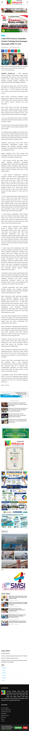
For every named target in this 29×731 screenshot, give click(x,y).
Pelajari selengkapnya (6, 729)
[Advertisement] (14, 637)
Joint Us (3, 721)
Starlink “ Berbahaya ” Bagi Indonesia (9, 658)
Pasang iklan (4, 713)
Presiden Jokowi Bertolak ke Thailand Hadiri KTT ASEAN (14, 656)
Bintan (3, 670)
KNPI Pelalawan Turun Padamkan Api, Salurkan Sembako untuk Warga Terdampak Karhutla (17, 616)
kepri (3, 680)
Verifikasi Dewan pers (6, 711)
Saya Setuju (18, 727)
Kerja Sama (3, 717)
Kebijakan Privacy (5, 715)
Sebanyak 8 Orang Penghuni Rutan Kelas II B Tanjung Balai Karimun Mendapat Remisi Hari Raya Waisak (18, 410)
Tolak (25, 727)
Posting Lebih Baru (5, 427)
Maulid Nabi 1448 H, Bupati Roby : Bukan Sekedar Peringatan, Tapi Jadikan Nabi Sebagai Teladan (18, 597)
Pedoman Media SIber (6, 709)
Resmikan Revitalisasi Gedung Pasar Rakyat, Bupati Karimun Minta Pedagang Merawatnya (18, 404)
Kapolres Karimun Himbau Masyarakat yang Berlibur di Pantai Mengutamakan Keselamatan (18, 421)
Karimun (3, 35)
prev (1, 570)
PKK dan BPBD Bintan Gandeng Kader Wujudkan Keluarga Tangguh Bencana (17, 622)
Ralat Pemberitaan (5, 653)
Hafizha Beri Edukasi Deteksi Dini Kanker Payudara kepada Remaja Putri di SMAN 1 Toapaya (18, 603)
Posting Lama (24, 427)
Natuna (4, 677)
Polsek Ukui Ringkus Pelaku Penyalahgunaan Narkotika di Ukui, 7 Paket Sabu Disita (17, 610)
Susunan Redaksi (5, 707)
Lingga (4, 675)
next (2, 570)
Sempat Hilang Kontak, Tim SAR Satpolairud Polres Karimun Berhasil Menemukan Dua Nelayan (17, 415)
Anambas (4, 668)
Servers (3, 719)
